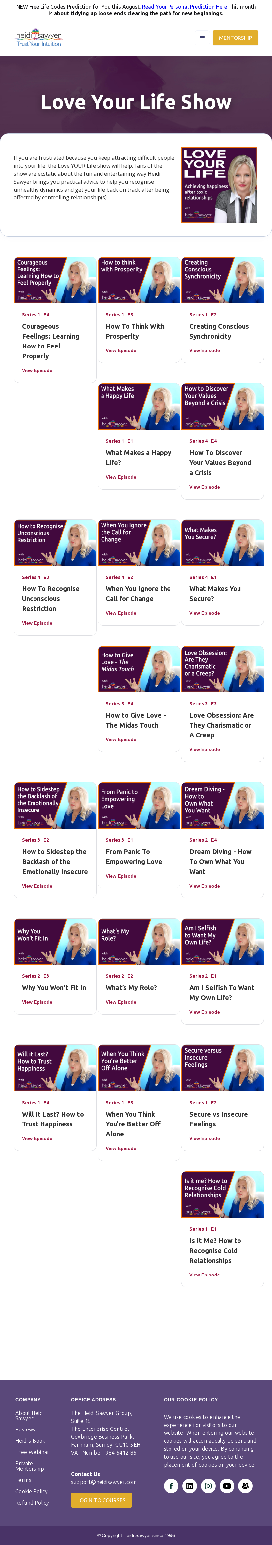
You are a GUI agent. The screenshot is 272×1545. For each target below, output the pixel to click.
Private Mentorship (29, 1466)
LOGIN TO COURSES (101, 1500)
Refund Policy (32, 1502)
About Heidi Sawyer (29, 1415)
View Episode (37, 370)
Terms (23, 1480)
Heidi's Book (30, 1440)
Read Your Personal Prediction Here (184, 7)
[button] (202, 37)
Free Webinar (32, 1452)
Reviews (25, 1429)
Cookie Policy (31, 1491)
